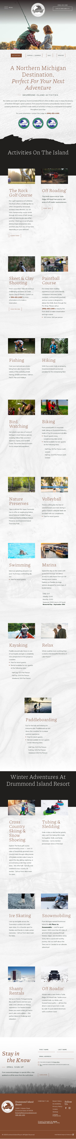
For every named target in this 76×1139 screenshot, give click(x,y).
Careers (55, 1109)
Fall (49, 55)
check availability (63, 8)
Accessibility (57, 1104)
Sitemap (55, 1112)
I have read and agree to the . (50, 1062)
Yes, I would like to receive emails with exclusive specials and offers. (54, 1065)
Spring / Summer (34, 55)
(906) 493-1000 (63, 5)
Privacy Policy (56, 1062)
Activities (16, 55)
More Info (47, 208)
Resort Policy (57, 1101)
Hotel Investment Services (47, 1122)
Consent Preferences (57, 1115)
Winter (61, 55)
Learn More (14, 235)
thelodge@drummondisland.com (26, 1113)
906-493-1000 (16, 297)
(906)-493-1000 (53, 113)
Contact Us (43, 1101)
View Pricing (15, 309)
